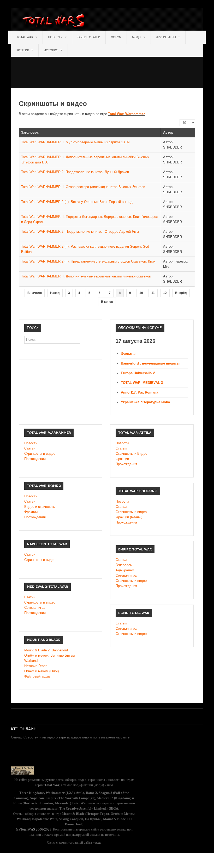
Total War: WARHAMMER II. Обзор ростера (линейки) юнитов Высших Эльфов (83, 187)
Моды (137, 37)
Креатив (23, 50)
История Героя (35, 666)
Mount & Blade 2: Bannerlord (46, 650)
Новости (55, 37)
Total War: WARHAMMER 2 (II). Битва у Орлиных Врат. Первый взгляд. (77, 202)
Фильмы (128, 354)
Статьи (29, 448)
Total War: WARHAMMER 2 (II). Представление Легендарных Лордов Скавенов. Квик (88, 261)
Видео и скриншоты (39, 507)
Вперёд (181, 293)
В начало (34, 293)
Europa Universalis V (138, 373)
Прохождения (35, 459)
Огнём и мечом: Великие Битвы (49, 655)
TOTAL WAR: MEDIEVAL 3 (142, 383)
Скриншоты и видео (39, 454)
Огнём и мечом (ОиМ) (41, 671)
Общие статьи (89, 37)
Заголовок (30, 132)
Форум (116, 37)
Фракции (122, 459)
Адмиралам (125, 570)
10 (141, 293)
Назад (55, 293)
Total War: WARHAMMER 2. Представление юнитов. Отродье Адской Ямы (80, 232)
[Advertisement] (106, 68)
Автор (168, 132)
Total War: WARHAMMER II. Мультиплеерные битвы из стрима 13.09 (75, 142)
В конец (107, 302)
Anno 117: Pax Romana (139, 392)
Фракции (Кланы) (129, 517)
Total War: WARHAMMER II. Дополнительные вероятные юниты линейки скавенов (86, 276)
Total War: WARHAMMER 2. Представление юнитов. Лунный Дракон (75, 172)
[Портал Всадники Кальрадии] (22, 770)
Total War (25, 37)
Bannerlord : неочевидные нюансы (150, 363)
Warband (31, 661)
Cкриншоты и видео (131, 512)
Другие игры (166, 37)
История (51, 50)
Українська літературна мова (145, 402)
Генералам (124, 565)
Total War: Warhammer (126, 114)
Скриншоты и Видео (131, 454)
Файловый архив (37, 676)
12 (165, 293)
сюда (97, 842)
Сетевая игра (126, 575)
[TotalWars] (55, 21)
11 (153, 293)
